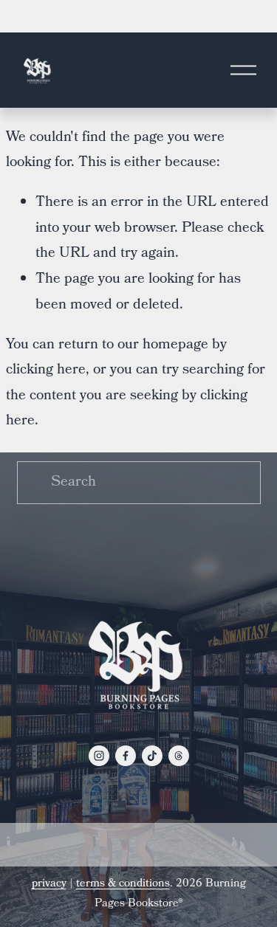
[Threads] (178, 755)
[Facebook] (125, 755)
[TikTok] (152, 755)
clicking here (46, 370)
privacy (49, 884)
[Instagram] (99, 755)
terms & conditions (123, 884)
